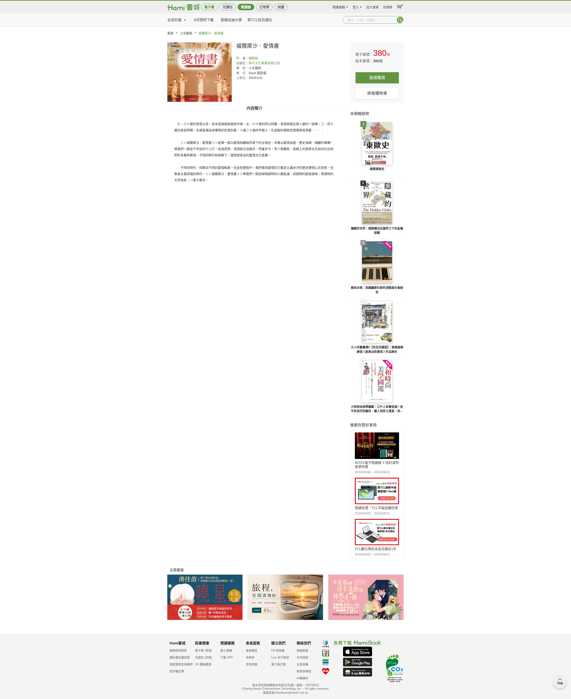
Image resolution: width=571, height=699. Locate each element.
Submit (399, 19)
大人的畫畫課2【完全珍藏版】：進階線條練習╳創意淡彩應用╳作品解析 (377, 349)
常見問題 (251, 664)
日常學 (264, 7)
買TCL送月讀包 (259, 20)
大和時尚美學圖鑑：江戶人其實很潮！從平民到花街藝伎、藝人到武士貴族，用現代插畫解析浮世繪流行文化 (377, 409)
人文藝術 (186, 33)
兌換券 (387, 6)
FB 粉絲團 (278, 650)
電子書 (209, 7)
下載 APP (226, 657)
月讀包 (228, 7)
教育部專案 (304, 671)
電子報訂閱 (278, 664)
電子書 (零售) (203, 650)
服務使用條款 (178, 650)
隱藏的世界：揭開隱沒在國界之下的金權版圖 (377, 230)
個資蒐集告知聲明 (181, 664)
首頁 (170, 33)
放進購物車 (377, 93)
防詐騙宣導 (177, 671)
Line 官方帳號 (280, 657)
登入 (356, 6)
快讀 (280, 7)
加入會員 (372, 6)
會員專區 (251, 650)
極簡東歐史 (377, 169)
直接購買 (377, 78)
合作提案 (302, 657)
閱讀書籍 (339, 6)
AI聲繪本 (302, 678)
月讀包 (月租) (203, 657)
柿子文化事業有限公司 (264, 63)
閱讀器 (246, 7)
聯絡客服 (302, 650)
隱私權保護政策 (180, 657)
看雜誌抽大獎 (231, 20)
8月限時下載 (204, 20)
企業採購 (302, 664)
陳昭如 (253, 58)
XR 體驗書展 (203, 664)
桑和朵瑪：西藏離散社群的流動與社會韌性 (377, 290)
